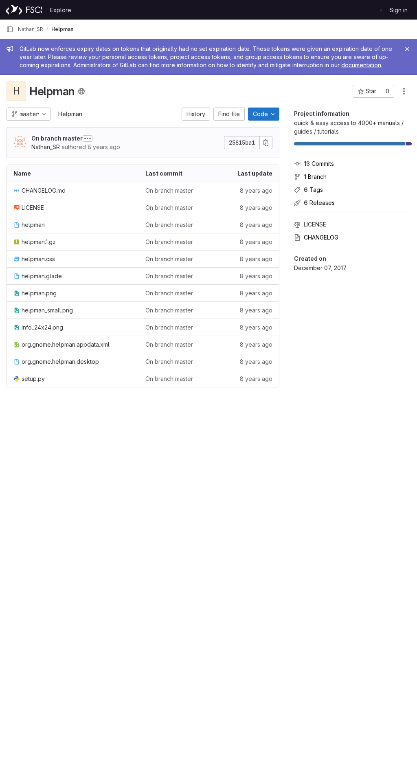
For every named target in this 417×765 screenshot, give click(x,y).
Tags (313, 189)
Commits (319, 163)
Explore (60, 10)
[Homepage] (24, 9)
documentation (361, 65)
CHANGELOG (321, 237)
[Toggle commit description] (87, 138)
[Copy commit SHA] (265, 142)
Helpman (70, 113)
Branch (315, 176)
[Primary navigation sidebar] (9, 29)
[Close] (407, 49)
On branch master (57, 138)
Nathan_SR (30, 29)
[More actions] (403, 91)
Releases (319, 202)
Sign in (399, 10)
